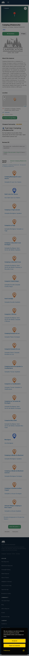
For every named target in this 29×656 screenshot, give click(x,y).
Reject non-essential (14, 645)
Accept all (14, 641)
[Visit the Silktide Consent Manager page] (23, 650)
